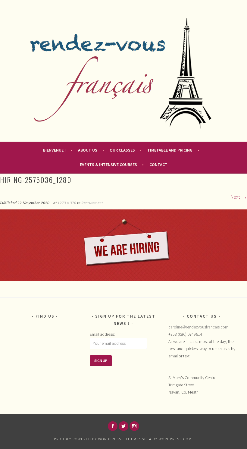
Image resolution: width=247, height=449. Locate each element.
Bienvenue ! (54, 150)
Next (236, 197)
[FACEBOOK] (112, 426)
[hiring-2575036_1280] (123, 279)
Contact (158, 164)
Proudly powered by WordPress (87, 439)
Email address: (102, 334)
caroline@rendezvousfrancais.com (198, 327)
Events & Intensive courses (108, 164)
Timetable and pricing (169, 150)
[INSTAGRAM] (134, 426)
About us (87, 150)
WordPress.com (175, 439)
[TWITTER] (123, 426)
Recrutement (92, 203)
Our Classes (122, 150)
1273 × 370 (67, 203)
